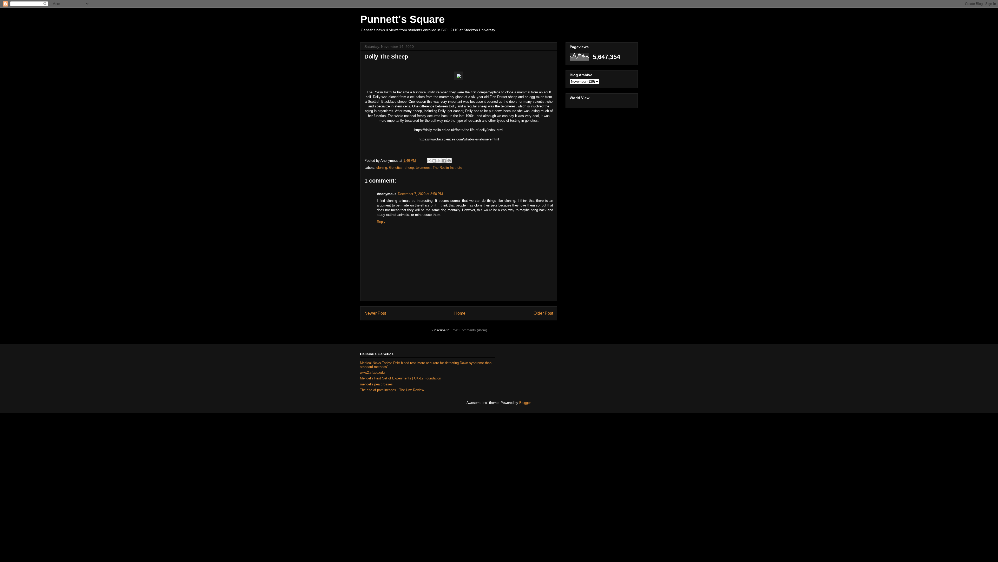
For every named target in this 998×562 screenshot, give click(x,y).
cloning (381, 168)
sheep (409, 168)
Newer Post (375, 313)
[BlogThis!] (434, 160)
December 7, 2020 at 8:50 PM (420, 194)
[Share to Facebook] (444, 160)
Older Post (543, 313)
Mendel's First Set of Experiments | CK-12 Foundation (400, 378)
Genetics (396, 168)
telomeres (423, 168)
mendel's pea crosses (376, 384)
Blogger (524, 403)
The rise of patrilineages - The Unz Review (392, 390)
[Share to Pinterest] (449, 160)
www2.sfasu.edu (372, 372)
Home (459, 313)
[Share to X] (439, 160)
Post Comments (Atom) (469, 330)
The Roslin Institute (447, 168)
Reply (381, 222)
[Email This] (429, 160)
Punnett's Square (402, 19)
